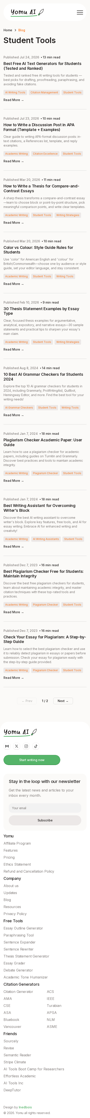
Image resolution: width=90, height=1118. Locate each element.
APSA (52, 1012)
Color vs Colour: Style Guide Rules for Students (38, 250)
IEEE (50, 998)
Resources (12, 907)
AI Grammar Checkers (19, 407)
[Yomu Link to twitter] (16, 746)
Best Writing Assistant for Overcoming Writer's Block (39, 508)
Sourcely (10, 1041)
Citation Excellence (45, 153)
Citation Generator (18, 991)
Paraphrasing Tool (18, 935)
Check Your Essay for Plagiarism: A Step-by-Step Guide (44, 639)
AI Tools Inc (13, 1083)
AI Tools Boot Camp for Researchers (33, 1069)
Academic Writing (16, 153)
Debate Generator (18, 970)
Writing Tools (64, 276)
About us (11, 886)
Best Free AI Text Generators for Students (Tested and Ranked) (42, 66)
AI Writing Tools (15, 92)
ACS (50, 991)
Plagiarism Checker (45, 473)
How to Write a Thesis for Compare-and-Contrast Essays (41, 188)
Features (10, 850)
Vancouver (12, 1026)
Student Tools (72, 92)
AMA (7, 998)
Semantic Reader (17, 1055)
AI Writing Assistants (46, 539)
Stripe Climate (14, 1062)
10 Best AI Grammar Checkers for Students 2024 (43, 376)
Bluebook (11, 1019)
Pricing (9, 857)
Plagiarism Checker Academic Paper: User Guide (42, 442)
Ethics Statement (17, 864)
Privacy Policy (15, 914)
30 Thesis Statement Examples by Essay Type (41, 311)
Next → (63, 701)
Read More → (13, 100)
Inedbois (25, 1107)
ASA (7, 1012)
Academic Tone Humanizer (25, 977)
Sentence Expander (19, 942)
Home (7, 30)
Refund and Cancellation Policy (28, 871)
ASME (52, 1026)
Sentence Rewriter (18, 949)
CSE (6, 1005)
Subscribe (45, 820)
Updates (10, 893)
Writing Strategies (67, 215)
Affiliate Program (17, 843)
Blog (21, 30)
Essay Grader (14, 963)
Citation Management (44, 92)
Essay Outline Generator (23, 928)
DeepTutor (12, 1090)
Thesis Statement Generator (26, 956)
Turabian (54, 1005)
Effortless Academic (19, 1076)
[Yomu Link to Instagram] (26, 746)
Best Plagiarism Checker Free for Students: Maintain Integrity (43, 573)
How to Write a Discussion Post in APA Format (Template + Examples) (38, 127)
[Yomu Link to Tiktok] (35, 746)
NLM (51, 1019)
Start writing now (32, 760)
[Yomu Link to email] (6, 746)
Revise (8, 1048)
